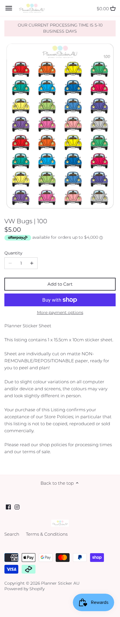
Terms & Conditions (47, 534)
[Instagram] (17, 507)
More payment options (60, 312)
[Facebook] (8, 507)
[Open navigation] (8, 8)
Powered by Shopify (24, 588)
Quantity (13, 253)
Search (11, 534)
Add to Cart (60, 284)
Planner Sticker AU (60, 583)
